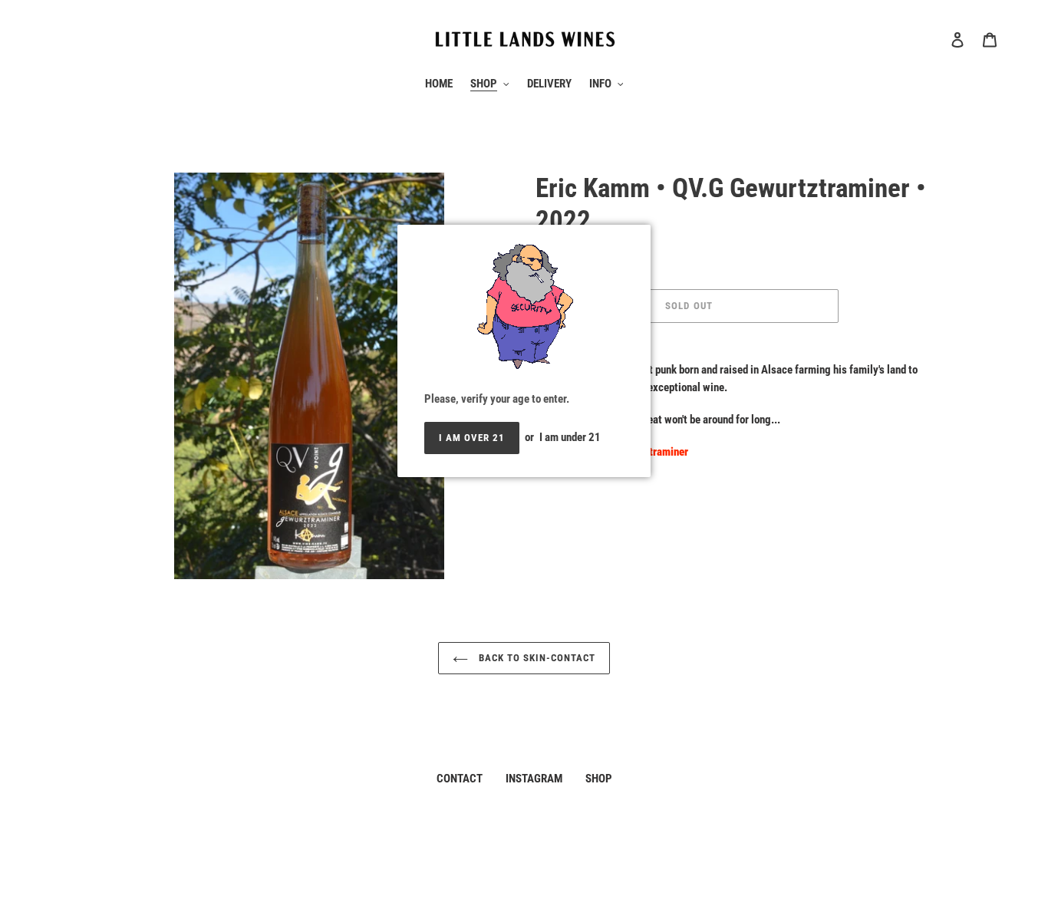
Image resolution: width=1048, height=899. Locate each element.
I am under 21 (570, 437)
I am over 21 (472, 437)
